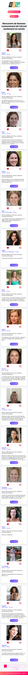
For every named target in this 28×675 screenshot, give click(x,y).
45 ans (8, 449)
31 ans (6, 370)
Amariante (4, 487)
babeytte (4, 448)
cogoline (4, 605)
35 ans (8, 133)
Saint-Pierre (5, 607)
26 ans (8, 54)
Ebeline (4, 329)
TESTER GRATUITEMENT (14, 11)
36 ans (8, 172)
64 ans (8, 567)
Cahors (3, 567)
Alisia (3, 132)
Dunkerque (4, 488)
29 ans (17, 251)
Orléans (4, 54)
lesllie (3, 290)
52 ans (9, 94)
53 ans (8, 528)
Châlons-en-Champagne (8, 251)
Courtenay (4, 409)
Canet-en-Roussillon (7, 212)
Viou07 (3, 526)
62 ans (8, 330)
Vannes (3, 172)
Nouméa (4, 94)
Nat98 (3, 92)
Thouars (4, 449)
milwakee (4, 645)
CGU (11, 673)
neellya (3, 171)
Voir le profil (14, 67)
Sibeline (4, 53)
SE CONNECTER (14, 16)
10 (16, 669)
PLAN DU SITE (17, 673)
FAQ (8, 673)
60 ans (8, 646)
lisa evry (4, 369)
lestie (3, 211)
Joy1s (3, 408)
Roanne (4, 330)
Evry (3, 370)
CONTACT (24, 673)
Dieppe (3, 646)
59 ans (10, 488)
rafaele (3, 250)
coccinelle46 (5, 566)
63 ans (10, 409)
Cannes (4, 133)
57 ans (10, 607)
